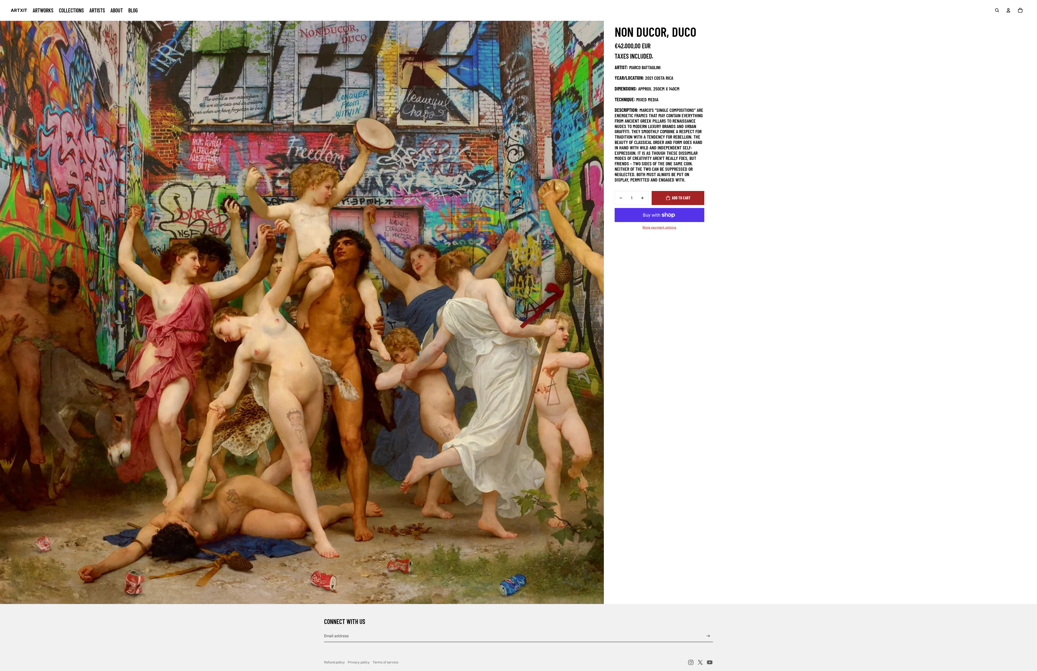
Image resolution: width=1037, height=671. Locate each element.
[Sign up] (708, 636)
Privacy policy (359, 662)
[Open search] (997, 10)
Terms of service (385, 662)
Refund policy (334, 662)
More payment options (659, 227)
